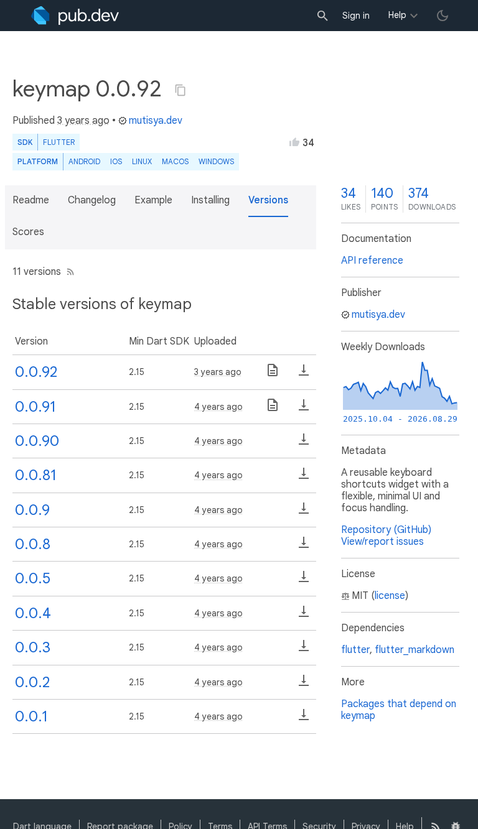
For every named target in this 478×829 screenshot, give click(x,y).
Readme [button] (30, 200)
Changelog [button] (92, 200)
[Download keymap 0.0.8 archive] (303, 546)
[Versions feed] (68, 272)
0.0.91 (35, 406)
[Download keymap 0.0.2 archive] (303, 684)
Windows (216, 161)
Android (84, 161)
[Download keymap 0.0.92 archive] (303, 374)
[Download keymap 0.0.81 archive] (303, 477)
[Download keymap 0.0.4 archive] (303, 615)
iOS (116, 161)
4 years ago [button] (218, 406)
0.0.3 (32, 647)
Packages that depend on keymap (398, 710)
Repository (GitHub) (386, 530)
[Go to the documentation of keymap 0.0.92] (272, 374)
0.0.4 (33, 613)
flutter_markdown (414, 650)
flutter (355, 650)
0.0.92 (36, 372)
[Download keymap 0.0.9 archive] (303, 512)
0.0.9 (32, 510)
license (390, 596)
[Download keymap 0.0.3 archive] (303, 649)
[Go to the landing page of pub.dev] (75, 15)
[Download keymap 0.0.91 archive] (303, 409)
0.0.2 (32, 682)
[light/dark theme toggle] (442, 15)
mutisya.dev (155, 120)
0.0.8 (32, 544)
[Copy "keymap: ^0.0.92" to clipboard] (180, 90)
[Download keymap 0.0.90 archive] (303, 443)
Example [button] (153, 200)
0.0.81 (36, 475)
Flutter (59, 142)
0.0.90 (37, 441)
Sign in (356, 15)
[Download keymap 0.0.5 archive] (303, 580)
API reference (372, 260)
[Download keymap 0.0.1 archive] (303, 719)
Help (397, 15)
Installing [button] (210, 200)
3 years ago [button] (83, 120)
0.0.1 (31, 716)
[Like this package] (294, 142)
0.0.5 (32, 578)
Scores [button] (28, 232)
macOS (175, 161)
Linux (142, 161)
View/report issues (382, 541)
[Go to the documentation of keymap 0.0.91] (272, 409)
